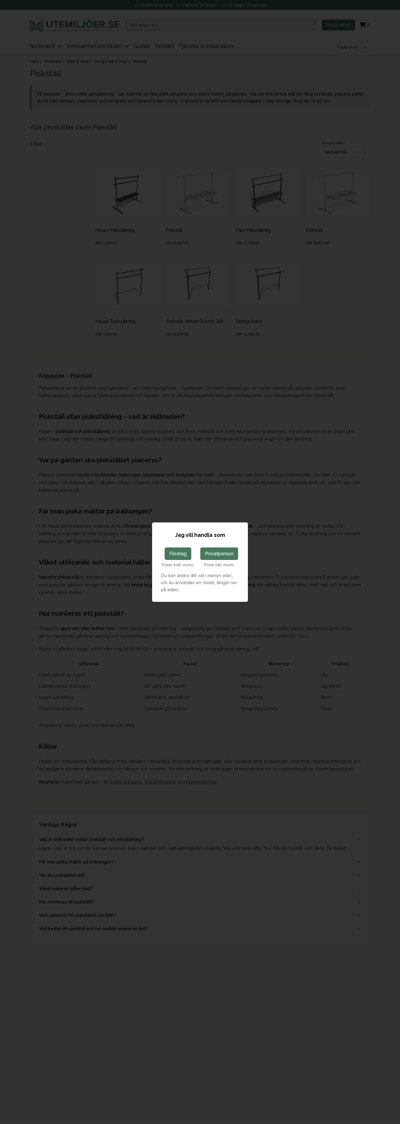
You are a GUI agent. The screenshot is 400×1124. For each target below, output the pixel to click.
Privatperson (219, 553)
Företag (178, 553)
